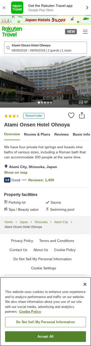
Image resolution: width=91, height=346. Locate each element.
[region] (45, 311)
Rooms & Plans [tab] (37, 134)
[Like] (71, 115)
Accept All (45, 336)
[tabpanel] (45, 178)
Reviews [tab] (61, 134)
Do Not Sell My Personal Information (45, 322)
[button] (12, 31)
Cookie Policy (30, 312)
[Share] (82, 115)
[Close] (84, 284)
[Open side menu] (85, 31)
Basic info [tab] (81, 134)
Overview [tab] (12, 134)
